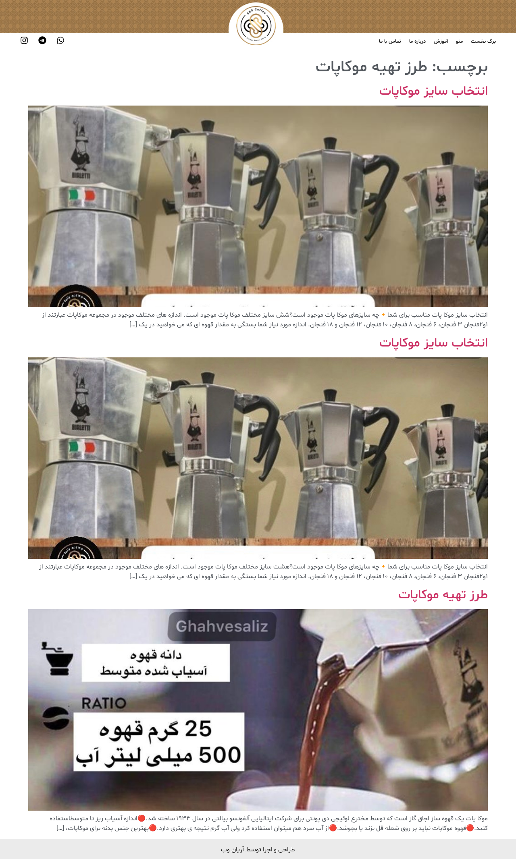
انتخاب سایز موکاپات (433, 91)
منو (459, 41)
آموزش (441, 41)
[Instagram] (24, 40)
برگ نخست (483, 41)
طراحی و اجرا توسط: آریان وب (258, 849)
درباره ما (417, 41)
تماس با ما (390, 41)
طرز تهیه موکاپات (443, 595)
